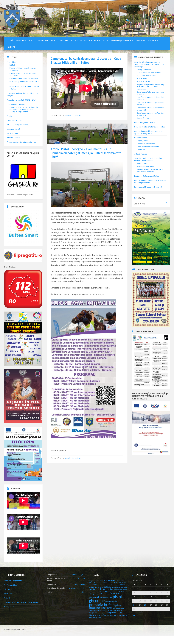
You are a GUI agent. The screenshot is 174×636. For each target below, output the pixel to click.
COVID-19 (120, 591)
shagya (91, 613)
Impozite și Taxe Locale (63, 40)
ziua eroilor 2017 (111, 615)
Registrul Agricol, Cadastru (145, 122)
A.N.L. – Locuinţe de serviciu (18, 125)
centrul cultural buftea (101, 589)
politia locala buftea (111, 601)
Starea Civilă (142, 163)
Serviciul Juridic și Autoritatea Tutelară (149, 127)
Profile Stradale (143, 81)
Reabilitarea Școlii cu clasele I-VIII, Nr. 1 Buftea (24, 87)
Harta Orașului (12, 133)
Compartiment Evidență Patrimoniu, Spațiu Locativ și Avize (148, 132)
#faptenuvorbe (94, 581)
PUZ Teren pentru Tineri (146, 75)
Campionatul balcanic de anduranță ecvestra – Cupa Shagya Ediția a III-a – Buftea (86, 60)
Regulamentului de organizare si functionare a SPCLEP (150, 170)
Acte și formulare (144, 69)
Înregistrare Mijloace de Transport (148, 187)
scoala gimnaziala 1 (99, 610)
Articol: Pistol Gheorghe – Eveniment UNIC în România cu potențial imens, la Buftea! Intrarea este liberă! (86, 153)
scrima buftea (109, 610)
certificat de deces (94, 592)
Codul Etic (141, 149)
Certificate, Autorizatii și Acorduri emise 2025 (150, 108)
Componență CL (78, 574)
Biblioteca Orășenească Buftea (146, 176)
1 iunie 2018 (92, 585)
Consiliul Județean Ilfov (13, 580)
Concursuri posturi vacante (148, 146)
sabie (117, 608)
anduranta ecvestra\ (112, 585)
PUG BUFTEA (142, 78)
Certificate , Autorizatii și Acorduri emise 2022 (150, 93)
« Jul (133, 615)
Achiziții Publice (140, 154)
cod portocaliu (112, 592)
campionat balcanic (116, 587)
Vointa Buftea (100, 615)
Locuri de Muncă (13, 129)
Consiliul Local (24, 40)
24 (134, 605)
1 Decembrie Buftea (112, 583)
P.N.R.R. (12, 65)
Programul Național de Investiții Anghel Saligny (22, 94)
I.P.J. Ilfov (7, 589)
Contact (12, 47)
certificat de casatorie (120, 589)
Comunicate (42, 40)
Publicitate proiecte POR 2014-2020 (21, 100)
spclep (112, 612)
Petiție (9, 116)
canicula (124, 587)
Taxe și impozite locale (76, 588)
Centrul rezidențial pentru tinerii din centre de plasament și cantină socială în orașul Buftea (24, 109)
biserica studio (98, 587)
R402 (107, 608)
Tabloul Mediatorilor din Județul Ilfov (21, 142)
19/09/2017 (57, 458)
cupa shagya (95, 594)
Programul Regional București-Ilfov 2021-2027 (24, 74)
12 (145, 597)
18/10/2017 (57, 115)
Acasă (10, 40)
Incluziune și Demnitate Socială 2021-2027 (24, 82)
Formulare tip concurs (146, 143)
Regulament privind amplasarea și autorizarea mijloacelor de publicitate (150, 86)
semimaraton (118, 610)
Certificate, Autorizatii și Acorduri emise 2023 (150, 98)
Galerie (152, 40)
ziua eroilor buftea (95, 617)
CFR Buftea (104, 592)
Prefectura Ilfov (10, 585)
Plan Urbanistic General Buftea (149, 72)
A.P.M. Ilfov (8, 598)
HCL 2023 (81, 578)
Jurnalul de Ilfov (13, 137)
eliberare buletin (105, 594)
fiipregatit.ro (9, 606)
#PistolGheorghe (107, 580)
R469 (110, 608)
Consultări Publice (144, 118)
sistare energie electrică (102, 613)
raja (114, 608)
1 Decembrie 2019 (99, 583)
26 (145, 605)
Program (140, 40)
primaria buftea (102, 604)
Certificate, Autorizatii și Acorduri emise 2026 (150, 114)
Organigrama (142, 140)
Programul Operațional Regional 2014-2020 (22, 69)
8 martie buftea (101, 585)
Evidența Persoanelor (146, 166)
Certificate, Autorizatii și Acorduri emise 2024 (150, 103)
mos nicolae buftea (106, 597)
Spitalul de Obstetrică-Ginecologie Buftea (21, 602)
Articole (68, 115)
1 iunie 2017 (122, 583)
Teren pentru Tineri (14, 120)
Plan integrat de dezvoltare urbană (24, 78)
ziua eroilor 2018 (122, 615)
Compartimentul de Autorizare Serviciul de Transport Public (150, 181)
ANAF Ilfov (8, 594)
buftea (107, 586)
